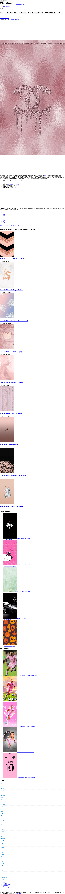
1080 (4, 214)
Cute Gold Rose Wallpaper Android (11, 290)
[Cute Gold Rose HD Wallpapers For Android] (32, 97)
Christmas (3, 804)
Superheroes (3, 874)
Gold (4, 220)
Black (2, 797)
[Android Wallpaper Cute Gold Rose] (7, 379)
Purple (2, 861)
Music (2, 852)
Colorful (2, 808)
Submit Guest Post (6, 6)
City (2, 806)
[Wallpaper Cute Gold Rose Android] (7, 410)
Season (2, 868)
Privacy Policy (5, 885)
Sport (2, 872)
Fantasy (2, 820)
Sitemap (4, 886)
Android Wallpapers (20, 4)
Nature (2, 854)
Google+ (13, 225)
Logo (2, 843)
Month (2, 847)
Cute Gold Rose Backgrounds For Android (14, 321)
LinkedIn (16, 225)
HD (3, 221)
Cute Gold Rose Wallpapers (12, 15)
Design (2, 818)
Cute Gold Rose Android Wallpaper (11, 352)
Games (2, 831)
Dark (2, 815)
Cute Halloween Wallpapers (9, 646)
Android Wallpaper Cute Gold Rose (11, 382)
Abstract (2, 786)
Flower (2, 824)
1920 (4, 215)
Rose (4, 222)
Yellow (2, 879)
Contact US (5, 883)
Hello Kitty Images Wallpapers (10, 566)
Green (2, 836)
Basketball (3, 795)
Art (1, 792)
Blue (2, 799)
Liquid (2, 840)
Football (2, 829)
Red (2, 865)
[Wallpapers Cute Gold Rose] (7, 441)
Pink (2, 859)
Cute (3, 218)
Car (1, 802)
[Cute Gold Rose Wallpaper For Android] (7, 472)
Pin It (19, 225)
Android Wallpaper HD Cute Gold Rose (13, 259)
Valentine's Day (4, 877)
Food (2, 827)
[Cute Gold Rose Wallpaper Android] (7, 287)
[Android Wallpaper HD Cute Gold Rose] (7, 256)
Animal (2, 788)
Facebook (5, 225)
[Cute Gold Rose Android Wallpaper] (7, 349)
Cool (2, 811)
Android (4, 216)
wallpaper (46, 175)
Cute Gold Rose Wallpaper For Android (13, 475)
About (4, 882)
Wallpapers (5, 223)
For (3, 219)
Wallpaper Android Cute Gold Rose (11, 506)
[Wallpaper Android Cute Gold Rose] (7, 503)
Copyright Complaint (7, 884)
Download (2, 227)
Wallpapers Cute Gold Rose (9, 444)
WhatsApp (9, 225)
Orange (2, 856)
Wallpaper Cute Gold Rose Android (11, 413)
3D (1, 783)
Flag (2, 822)
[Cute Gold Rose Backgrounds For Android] (7, 318)
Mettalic (2, 845)
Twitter (1, 225)
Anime (2, 790)
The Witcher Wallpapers (8, 539)
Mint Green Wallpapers (8, 592)
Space (2, 870)
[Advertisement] (32, 30)
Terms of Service (6, 889)
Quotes (2, 863)
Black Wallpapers (7, 619)
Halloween (3, 838)
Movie (2, 849)
